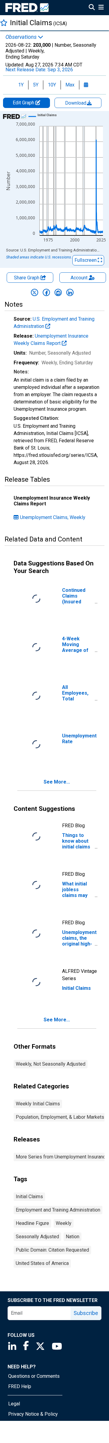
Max (69, 85)
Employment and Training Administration (58, 1210)
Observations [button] (21, 37)
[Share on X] (34, 292)
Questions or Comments (34, 1376)
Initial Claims (29, 1196)
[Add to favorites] (4, 22)
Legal (14, 1404)
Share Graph (27, 278)
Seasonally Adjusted (37, 1236)
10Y (52, 85)
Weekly (63, 1223)
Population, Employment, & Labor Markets (60, 1117)
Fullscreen (86, 260)
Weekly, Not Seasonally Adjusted (50, 1064)
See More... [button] (57, 782)
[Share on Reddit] (58, 292)
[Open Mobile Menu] (101, 8)
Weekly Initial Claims (38, 1104)
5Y (35, 85)
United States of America (42, 1263)
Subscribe (86, 1313)
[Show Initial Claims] (47, 115)
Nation (72, 1236)
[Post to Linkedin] (70, 292)
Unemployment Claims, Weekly (52, 517)
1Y (21, 85)
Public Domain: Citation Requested (52, 1250)
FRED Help (19, 1386)
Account (79, 278)
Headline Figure (32, 1223)
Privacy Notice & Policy (33, 1414)
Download (76, 103)
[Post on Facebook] (46, 292)
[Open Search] (92, 8)
